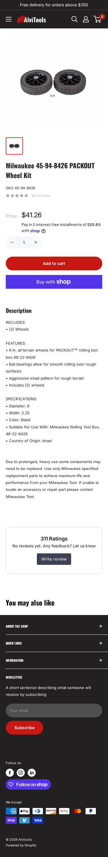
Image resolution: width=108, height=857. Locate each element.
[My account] (86, 19)
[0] (97, 19)
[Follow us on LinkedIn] (32, 773)
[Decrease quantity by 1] (12, 242)
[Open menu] (9, 19)
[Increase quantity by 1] (36, 242)
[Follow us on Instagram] (21, 773)
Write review (54, 559)
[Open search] (74, 19)
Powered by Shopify (21, 845)
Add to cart (54, 263)
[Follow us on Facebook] (10, 773)
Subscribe (24, 727)
